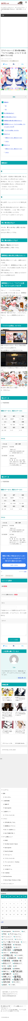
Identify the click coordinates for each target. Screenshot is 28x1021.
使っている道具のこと (10, 829)
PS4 (4, 934)
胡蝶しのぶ (7, 977)
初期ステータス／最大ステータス (13, 137)
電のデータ (7, 145)
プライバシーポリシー (8, 883)
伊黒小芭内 (7, 950)
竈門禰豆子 (7, 974)
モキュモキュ (8, 797)
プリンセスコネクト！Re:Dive (12, 862)
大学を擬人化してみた (10, 822)
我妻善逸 (6, 961)
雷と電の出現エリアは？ (10, 117)
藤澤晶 (17, 977)
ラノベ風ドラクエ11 (11, 942)
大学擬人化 (8, 955)
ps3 (24, 931)
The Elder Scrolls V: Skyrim (11, 844)
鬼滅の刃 (7, 804)
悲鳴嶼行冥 (12, 958)
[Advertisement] (14, 32)
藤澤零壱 (7, 979)
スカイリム (18, 936)
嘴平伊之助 (15, 952)
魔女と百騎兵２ (16, 982)
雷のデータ (7, 134)
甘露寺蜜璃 (7, 968)
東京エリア (7, 963)
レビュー (24, 941)
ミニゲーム (5, 789)
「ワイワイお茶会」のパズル (11, 130)
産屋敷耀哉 (17, 968)
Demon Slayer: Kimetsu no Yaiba (13, 880)
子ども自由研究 (19, 955)
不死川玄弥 (18, 944)
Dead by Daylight (9, 851)
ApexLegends (8, 808)
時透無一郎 (17, 961)
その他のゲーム (8, 869)
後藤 (4, 958)
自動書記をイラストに (10, 826)
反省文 (6, 840)
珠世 (16, 966)
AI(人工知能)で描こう (10, 833)
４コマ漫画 (12, 984)
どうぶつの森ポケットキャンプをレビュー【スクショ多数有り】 (7, 699)
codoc (25, 571)
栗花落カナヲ (18, 963)
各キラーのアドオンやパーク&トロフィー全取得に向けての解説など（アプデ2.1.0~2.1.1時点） (7, 715)
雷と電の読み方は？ (9, 113)
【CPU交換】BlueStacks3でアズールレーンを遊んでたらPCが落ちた (21, 743)
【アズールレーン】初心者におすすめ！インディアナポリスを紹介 (20, 731)
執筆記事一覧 (22, 677)
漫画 (4, 793)
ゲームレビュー (7, 936)
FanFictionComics (7, 876)
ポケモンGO (8, 865)
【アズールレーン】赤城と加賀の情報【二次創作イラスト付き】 (8, 743)
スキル (7, 141)
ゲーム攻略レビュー (14, 60)
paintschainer (17, 931)
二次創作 (7, 947)
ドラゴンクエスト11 (9, 815)
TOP (6, 1006)
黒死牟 (5, 984)
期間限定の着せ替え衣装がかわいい (13, 120)
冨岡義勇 (18, 950)
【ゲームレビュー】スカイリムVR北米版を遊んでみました (20, 714)
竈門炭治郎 (17, 971)
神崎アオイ (6, 971)
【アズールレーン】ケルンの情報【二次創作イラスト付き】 (7, 731)
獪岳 (10, 966)
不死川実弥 (7, 945)
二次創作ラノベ (7, 811)
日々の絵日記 (6, 872)
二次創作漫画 (6, 800)
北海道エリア (5, 952)
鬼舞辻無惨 (6, 982)
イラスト (5, 818)
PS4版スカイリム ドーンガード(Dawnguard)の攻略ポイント (20, 699)
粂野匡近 (16, 974)
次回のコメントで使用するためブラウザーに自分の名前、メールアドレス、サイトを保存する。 (13, 613)
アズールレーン (4, 60)
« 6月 (2, 922)
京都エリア (17, 947)
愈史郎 (20, 958)
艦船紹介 (6, 102)
